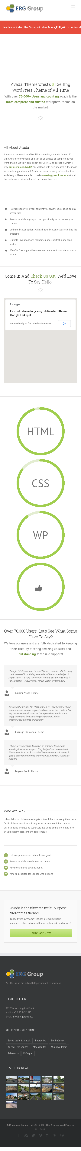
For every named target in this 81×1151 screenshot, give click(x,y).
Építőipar (28, 1053)
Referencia (13, 1053)
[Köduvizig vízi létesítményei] (47, 1079)
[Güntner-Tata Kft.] (58, 1088)
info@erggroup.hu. (23, 1016)
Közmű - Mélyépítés (18, 1047)
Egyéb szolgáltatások (19, 1040)
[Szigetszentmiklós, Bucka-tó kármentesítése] (58, 1079)
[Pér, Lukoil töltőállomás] (35, 1079)
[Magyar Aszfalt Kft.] (23, 1096)
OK (64, 323)
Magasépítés (39, 1047)
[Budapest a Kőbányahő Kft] (11, 1104)
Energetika (40, 1040)
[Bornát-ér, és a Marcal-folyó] (23, 1088)
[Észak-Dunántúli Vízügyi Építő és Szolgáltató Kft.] (47, 1096)
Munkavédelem (59, 1047)
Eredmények (57, 1040)
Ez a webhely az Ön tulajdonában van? (30, 323)
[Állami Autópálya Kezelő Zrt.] (58, 1096)
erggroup (59, 1124)
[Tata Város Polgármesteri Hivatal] (11, 1096)
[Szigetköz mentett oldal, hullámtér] (23, 1079)
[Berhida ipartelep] (11, 1088)
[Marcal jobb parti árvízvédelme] (35, 1088)
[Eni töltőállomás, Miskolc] (11, 1079)
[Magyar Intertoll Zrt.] (35, 1096)
